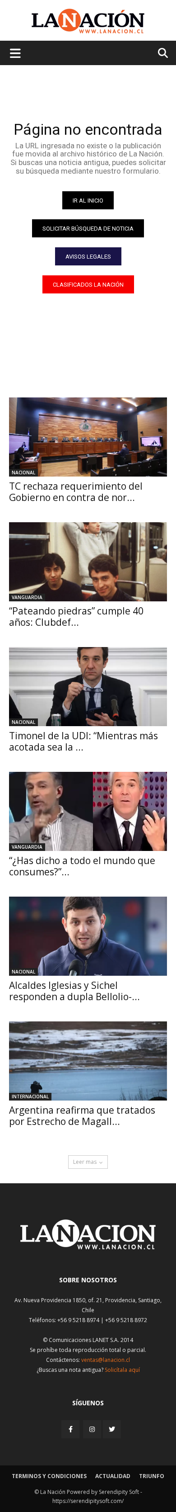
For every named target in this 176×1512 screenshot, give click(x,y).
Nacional (23, 472)
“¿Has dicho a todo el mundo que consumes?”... (82, 866)
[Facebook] (71, 1429)
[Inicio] (88, 1247)
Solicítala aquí (122, 1370)
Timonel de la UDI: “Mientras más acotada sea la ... (83, 741)
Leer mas (85, 1162)
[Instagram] (92, 1429)
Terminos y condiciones (49, 1476)
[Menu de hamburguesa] (15, 53)
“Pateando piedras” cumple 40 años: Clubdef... (76, 616)
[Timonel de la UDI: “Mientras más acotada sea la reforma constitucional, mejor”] (88, 686)
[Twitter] (112, 1429)
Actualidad (112, 1476)
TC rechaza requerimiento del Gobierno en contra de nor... (76, 492)
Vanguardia (27, 597)
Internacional (30, 1096)
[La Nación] (88, 21)
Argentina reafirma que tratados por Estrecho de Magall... (82, 1116)
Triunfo (151, 1476)
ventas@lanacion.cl (105, 1360)
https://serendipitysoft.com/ (88, 1501)
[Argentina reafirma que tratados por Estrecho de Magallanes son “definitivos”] (88, 1061)
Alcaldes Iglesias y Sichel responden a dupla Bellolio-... (74, 991)
